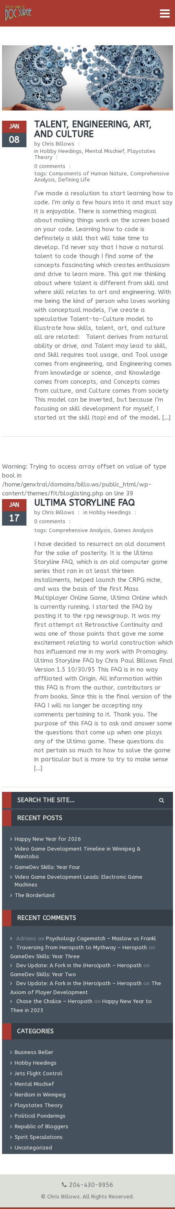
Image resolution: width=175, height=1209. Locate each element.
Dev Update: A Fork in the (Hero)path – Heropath (79, 965)
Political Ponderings (40, 1116)
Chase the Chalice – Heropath (54, 1001)
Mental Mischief (104, 151)
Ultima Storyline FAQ (84, 502)
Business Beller (34, 1052)
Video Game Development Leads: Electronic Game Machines (78, 881)
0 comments (50, 166)
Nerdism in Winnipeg (40, 1095)
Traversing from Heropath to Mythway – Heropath (81, 947)
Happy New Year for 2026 (48, 839)
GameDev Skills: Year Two (43, 974)
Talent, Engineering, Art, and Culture (93, 129)
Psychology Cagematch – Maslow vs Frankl (101, 938)
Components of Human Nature (88, 173)
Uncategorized (33, 1148)
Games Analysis (133, 530)
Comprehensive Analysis (79, 530)
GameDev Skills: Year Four (47, 867)
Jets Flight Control (38, 1073)
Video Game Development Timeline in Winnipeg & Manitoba (77, 853)
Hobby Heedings (61, 151)
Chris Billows (58, 144)
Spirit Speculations (39, 1137)
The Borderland (35, 895)
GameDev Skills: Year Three (45, 956)
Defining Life (74, 180)
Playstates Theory (39, 1105)
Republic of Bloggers (41, 1126)
